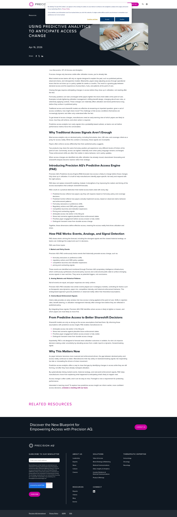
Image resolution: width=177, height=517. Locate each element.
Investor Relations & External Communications (101, 473)
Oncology (126, 462)
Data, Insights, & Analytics (101, 469)
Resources (32, 15)
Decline (122, 19)
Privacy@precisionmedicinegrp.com (37, 478)
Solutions (98, 454)
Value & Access (98, 458)
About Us (77, 454)
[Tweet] (39, 56)
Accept (107, 19)
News (74, 465)
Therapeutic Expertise (134, 454)
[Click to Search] (143, 4)
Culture (75, 469)
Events (75, 502)
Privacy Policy (66, 9)
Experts (75, 462)
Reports (75, 491)
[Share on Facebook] (36, 56)
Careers (75, 472)
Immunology (127, 458)
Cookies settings (92, 19)
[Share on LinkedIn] (42, 56)
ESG (70, 513)
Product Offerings (98, 478)
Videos (75, 495)
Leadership (76, 458)
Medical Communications (101, 465)
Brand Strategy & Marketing (102, 462)
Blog (74, 498)
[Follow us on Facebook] (94, 492)
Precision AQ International (37, 513)
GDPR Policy (32, 472)
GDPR (64, 513)
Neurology (126, 465)
